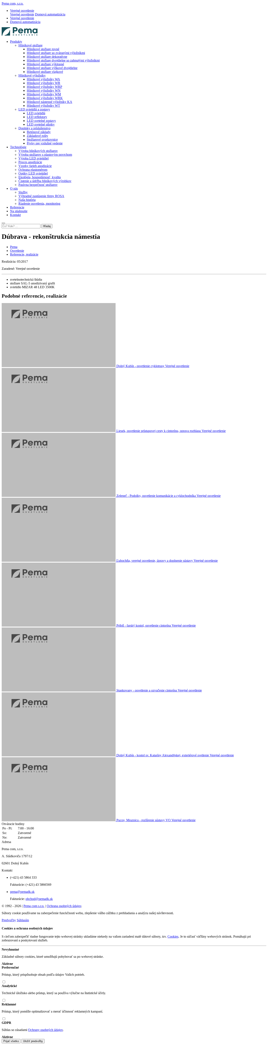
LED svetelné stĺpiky (41, 124)
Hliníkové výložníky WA (43, 79)
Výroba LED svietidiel (33, 158)
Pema (13, 247)
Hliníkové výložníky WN (44, 90)
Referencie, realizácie (24, 254)
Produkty (16, 41)
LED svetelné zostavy (41, 120)
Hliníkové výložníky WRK (45, 98)
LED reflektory (37, 117)
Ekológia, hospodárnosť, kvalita (39, 177)
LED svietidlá (36, 113)
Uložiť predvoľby (33, 1041)
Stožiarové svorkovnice (42, 139)
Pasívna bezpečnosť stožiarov (38, 184)
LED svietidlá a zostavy (34, 109)
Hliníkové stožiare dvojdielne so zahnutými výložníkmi (63, 60)
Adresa (6, 842)
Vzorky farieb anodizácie (35, 166)
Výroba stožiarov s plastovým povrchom (45, 154)
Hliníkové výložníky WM (44, 94)
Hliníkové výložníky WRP (44, 87)
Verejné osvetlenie (22, 14)
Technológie (18, 147)
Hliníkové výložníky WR (43, 83)
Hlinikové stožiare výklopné (45, 64)
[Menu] (3, 223)
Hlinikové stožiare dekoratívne (47, 56)
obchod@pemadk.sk (39, 899)
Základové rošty (37, 136)
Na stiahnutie (18, 211)
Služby (23, 192)
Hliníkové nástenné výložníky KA (49, 102)
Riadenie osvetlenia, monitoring (39, 203)
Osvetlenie (17, 250)
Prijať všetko (11, 1041)
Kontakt (15, 215)
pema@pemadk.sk (22, 891)
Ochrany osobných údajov (45, 1030)
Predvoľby (9, 920)
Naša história (27, 200)
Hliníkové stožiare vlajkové (45, 71)
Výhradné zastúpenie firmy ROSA (41, 196)
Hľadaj (47, 226)
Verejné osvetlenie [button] (22, 10)
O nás (14, 188)
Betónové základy (39, 132)
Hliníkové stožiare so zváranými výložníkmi (56, 53)
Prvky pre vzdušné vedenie (45, 143)
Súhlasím (23, 920)
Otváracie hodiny (13, 824)
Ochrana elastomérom (32, 169)
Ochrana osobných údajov (64, 906)
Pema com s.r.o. (33, 906)
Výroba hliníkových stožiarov (38, 151)
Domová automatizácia (50, 14)
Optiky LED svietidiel (33, 173)
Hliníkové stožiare (30, 45)
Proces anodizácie (30, 162)
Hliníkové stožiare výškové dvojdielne (52, 68)
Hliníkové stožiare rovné (43, 49)
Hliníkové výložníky (32, 75)
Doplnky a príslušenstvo (34, 128)
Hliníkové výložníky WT (43, 105)
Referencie (17, 207)
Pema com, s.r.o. (12, 3)
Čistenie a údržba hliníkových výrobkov (44, 181)
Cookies (173, 936)
